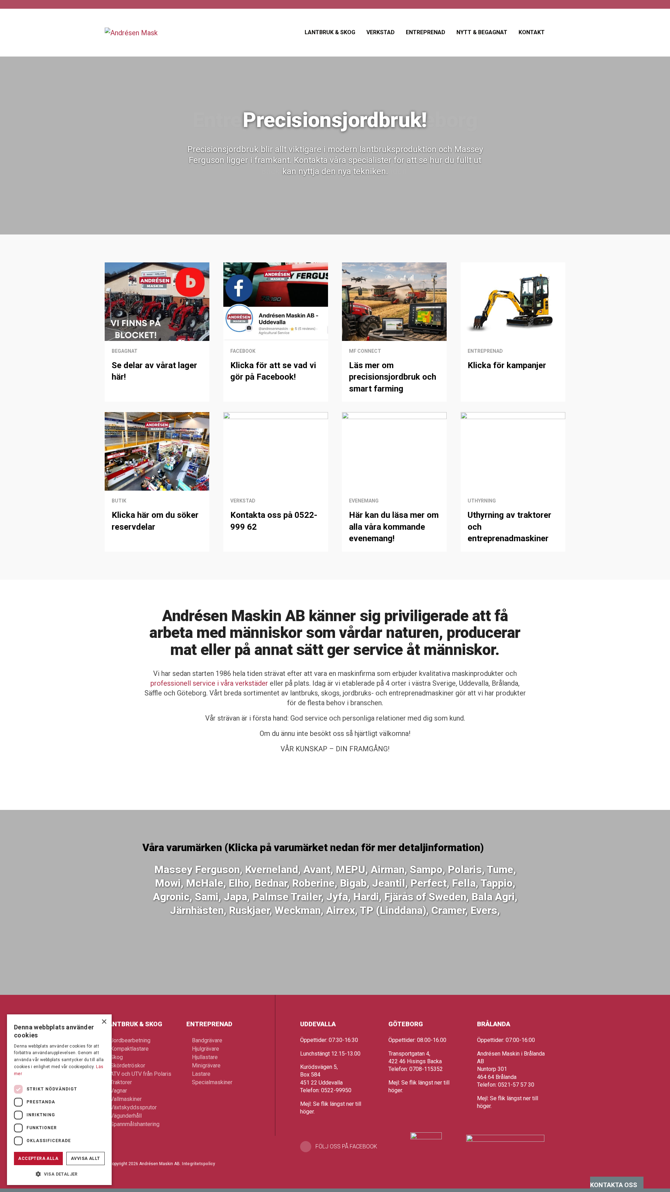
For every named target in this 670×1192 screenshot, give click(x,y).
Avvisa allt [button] (85, 1158)
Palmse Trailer (286, 897)
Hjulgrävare (205, 1048)
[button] (59, 1174)
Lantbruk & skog (330, 32)
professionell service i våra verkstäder (209, 683)
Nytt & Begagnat (481, 32)
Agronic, (172, 897)
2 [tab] (324, 215)
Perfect (428, 883)
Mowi (168, 883)
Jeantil (388, 883)
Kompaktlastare (129, 1048)
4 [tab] (346, 215)
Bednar (270, 883)
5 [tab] (356, 215)
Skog (116, 1057)
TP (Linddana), (395, 910)
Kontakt (532, 32)
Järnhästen (197, 910)
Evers (483, 910)
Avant (316, 869)
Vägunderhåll (126, 1115)
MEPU (350, 869)
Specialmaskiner (212, 1082)
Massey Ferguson (197, 869)
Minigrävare (206, 1065)
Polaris (465, 869)
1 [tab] (313, 215)
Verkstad (380, 32)
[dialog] (59, 1099)
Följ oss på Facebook (346, 1146)
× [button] (103, 1022)
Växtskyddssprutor (133, 1107)
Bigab (353, 883)
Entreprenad (425, 32)
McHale (204, 883)
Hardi (366, 897)
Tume (500, 869)
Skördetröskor (127, 1065)
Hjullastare (205, 1057)
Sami (206, 897)
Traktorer (121, 1082)
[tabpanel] (335, 117)
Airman (387, 869)
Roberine (313, 883)
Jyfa (337, 897)
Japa (235, 897)
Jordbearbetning (130, 1040)
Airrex (340, 910)
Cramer (448, 910)
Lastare (201, 1074)
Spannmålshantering (134, 1124)
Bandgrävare (207, 1040)
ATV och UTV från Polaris (140, 1074)
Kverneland (271, 869)
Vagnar (118, 1090)
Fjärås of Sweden (425, 897)
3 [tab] (335, 215)
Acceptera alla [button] (38, 1158)
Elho (239, 883)
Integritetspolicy (198, 1163)
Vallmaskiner (126, 1099)
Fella (464, 883)
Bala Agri (493, 897)
